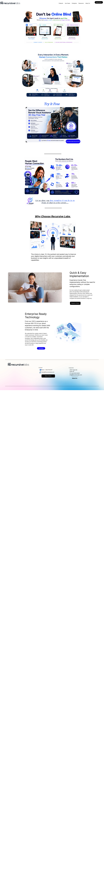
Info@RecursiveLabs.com (76, 374)
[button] (99, 2)
